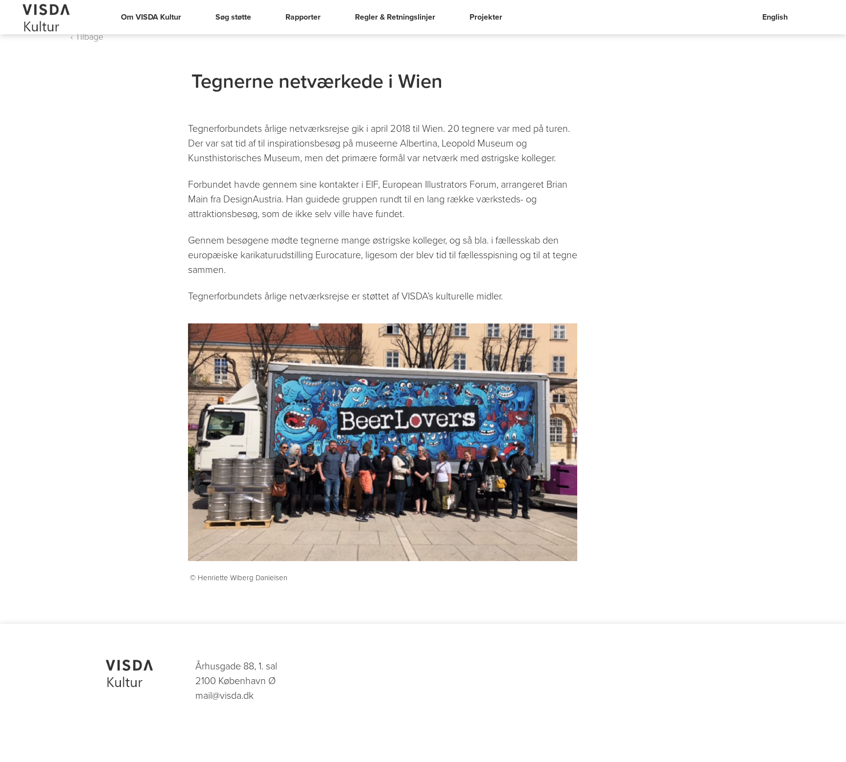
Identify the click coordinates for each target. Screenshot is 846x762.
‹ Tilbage (86, 36)
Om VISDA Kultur (151, 17)
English (775, 17)
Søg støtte (233, 17)
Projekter (486, 17)
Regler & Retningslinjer (395, 17)
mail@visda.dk (224, 696)
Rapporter (303, 17)
